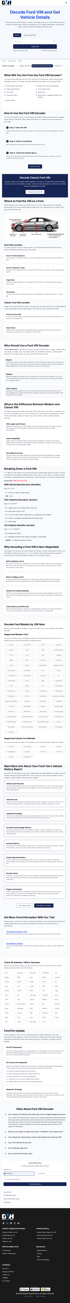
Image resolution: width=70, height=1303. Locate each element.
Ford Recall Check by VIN (16, 932)
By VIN (17, 35)
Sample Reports (42, 1250)
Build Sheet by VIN (8, 1235)
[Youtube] (18, 1223)
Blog (38, 1256)
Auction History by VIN (44, 1238)
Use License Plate (52, 50)
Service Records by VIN (44, 1235)
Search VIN (35, 46)
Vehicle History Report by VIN (46, 1232)
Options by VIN (7, 1238)
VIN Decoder (12, 61)
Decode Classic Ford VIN (22, 66)
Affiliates (5, 1278)
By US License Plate (30, 35)
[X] (7, 1223)
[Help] (54, 41)
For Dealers (6, 1281)
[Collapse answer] (5, 1114)
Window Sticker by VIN (10, 1232)
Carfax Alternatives (43, 1259)
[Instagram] (14, 1223)
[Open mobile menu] (66, 2)
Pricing (39, 1253)
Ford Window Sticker (14, 943)
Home (3, 61)
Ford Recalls (7, 1202)
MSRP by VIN (6, 1241)
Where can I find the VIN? (20, 50)
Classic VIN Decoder (9, 1253)
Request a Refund (8, 1271)
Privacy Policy (29, 1296)
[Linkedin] (11, 1223)
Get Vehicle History (35, 1184)
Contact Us (6, 1275)
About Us (5, 1268)
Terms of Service (40, 1296)
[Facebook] (3, 1223)
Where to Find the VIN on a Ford (42, 66)
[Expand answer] (5, 1131)
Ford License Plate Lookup (11, 1199)
